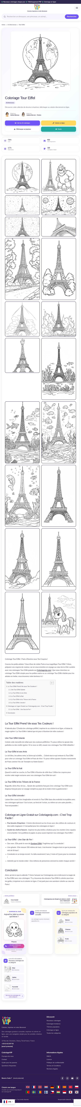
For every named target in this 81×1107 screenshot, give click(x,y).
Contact (4, 1059)
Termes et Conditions (54, 1065)
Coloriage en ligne (53, 1030)
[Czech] (52, 1092)
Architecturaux (12, 24)
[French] (34, 1087)
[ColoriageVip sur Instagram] (67, 1078)
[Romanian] (40, 1092)
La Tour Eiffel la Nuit (17, 696)
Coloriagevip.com (44, 670)
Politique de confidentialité (55, 1062)
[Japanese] (70, 1092)
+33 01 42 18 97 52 (8, 1043)
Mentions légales (52, 1069)
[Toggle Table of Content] (51, 683)
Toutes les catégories (54, 1033)
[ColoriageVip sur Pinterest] (77, 1078)
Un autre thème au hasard (15, 945)
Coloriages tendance (53, 1024)
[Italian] (58, 1087)
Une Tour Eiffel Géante (18, 689)
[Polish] (76, 1087)
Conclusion (11, 713)
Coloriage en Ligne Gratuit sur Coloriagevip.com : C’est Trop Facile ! (30, 706)
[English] (28, 1087)
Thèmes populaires (53, 1027)
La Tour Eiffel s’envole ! (18, 702)
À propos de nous (8, 1056)
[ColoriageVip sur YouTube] (72, 1078)
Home (3, 24)
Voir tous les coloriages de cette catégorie (13, 996)
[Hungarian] (58, 1092)
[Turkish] (70, 1087)
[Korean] (76, 1092)
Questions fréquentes (9, 1065)
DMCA (49, 1056)
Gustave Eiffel (36, 843)
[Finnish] (46, 1092)
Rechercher (71, 16)
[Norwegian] (40, 1087)
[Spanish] (64, 1087)
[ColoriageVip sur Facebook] (62, 1078)
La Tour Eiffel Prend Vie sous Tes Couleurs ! (22, 686)
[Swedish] (34, 1092)
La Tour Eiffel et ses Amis (19, 693)
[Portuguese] (28, 1092)
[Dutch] (46, 1087)
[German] (52, 1087)
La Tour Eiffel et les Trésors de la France (23, 699)
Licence (49, 1059)
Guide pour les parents (9, 1062)
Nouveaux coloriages (54, 1020)
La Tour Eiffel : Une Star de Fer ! (21, 709)
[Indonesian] (64, 1092)
